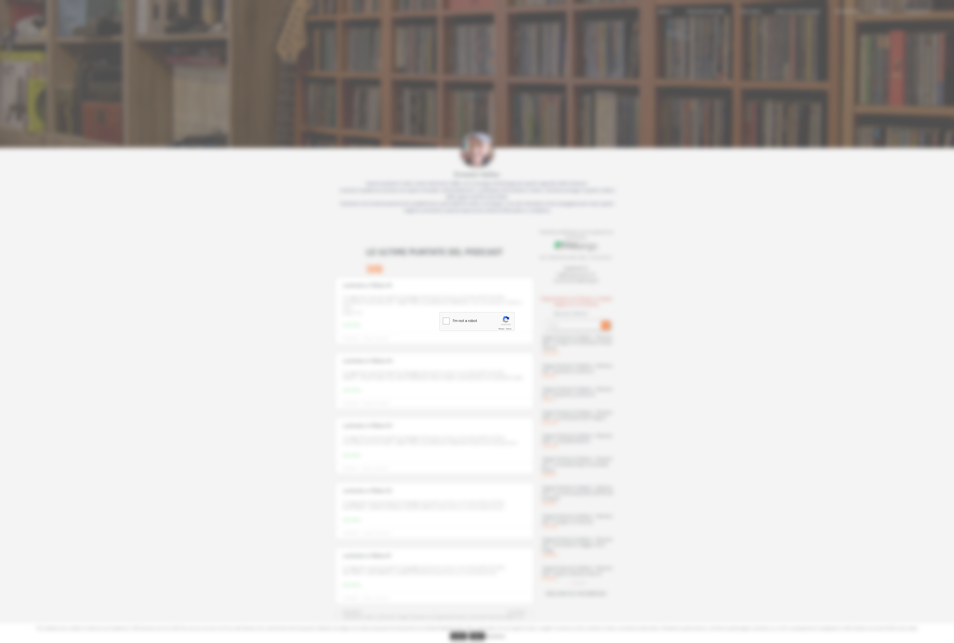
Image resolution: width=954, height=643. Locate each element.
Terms (508, 329)
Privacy (501, 329)
